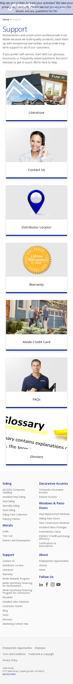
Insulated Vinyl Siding (14, 497)
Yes (50, 11)
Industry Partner (11, 519)
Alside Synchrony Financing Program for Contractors (17, 591)
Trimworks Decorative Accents (51, 491)
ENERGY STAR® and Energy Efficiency (54, 537)
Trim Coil (7, 536)
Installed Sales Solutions (16, 601)
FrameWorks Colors (50, 531)
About (43, 555)
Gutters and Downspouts (16, 540)
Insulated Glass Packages (53, 527)
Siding (7, 483)
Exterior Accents (48, 497)
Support (8, 555)
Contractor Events (12, 606)
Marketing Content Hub (15, 623)
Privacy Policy (10, 660)
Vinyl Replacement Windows (54, 514)
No (55, 11)
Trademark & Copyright (41, 654)
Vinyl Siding (9, 501)
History (43, 565)
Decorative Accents (53, 483)
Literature (8, 569)
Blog (5, 610)
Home (6, 19)
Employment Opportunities (54, 561)
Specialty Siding (11, 505)
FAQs (5, 615)
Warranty (8, 574)
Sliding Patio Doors (49, 518)
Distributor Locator (13, 565)
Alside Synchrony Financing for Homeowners (17, 584)
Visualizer (8, 597)
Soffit (5, 531)
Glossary (7, 619)
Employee (40, 648)
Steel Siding (9, 510)
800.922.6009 (9, 674)
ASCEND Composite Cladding (14, 491)
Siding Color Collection (15, 514)
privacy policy (58, 7)
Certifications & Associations (47, 544)
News (42, 569)
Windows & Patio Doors (51, 505)
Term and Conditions (14, 654)
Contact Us (9, 561)
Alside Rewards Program (16, 578)
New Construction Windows (54, 523)
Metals (8, 525)
